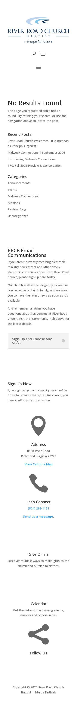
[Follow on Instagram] (47, 666)
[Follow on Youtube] (38, 666)
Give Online (39, 554)
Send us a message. (38, 516)
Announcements (19, 183)
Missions (14, 203)
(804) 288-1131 (38, 508)
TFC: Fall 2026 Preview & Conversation (35, 166)
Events (12, 190)
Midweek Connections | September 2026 (36, 153)
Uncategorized (18, 216)
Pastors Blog (17, 209)
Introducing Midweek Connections (31, 159)
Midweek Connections (23, 196)
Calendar (38, 603)
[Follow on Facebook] (30, 666)
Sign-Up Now (19, 383)
